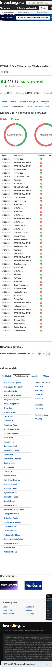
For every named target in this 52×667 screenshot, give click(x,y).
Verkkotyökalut (8, 614)
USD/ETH (39, 395)
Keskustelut (5, 106)
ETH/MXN (39, 398)
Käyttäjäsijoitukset (42, 106)
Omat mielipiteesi (11, 347)
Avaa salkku (7, 610)
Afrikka (46, 376)
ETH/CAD (39, 387)
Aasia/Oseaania (21, 376)
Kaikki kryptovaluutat (26, 12)
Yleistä (3, 101)
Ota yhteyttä (30, 614)
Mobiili (5, 607)
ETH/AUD (39, 409)
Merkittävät (6, 376)
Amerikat (35, 376)
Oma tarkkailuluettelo (28, 8)
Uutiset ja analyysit (28, 101)
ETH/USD (39, 391)
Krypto (43, 8)
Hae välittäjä (7, 576)
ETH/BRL (38, 419)
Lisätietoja (30, 607)
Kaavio (13, 101)
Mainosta (29, 610)
